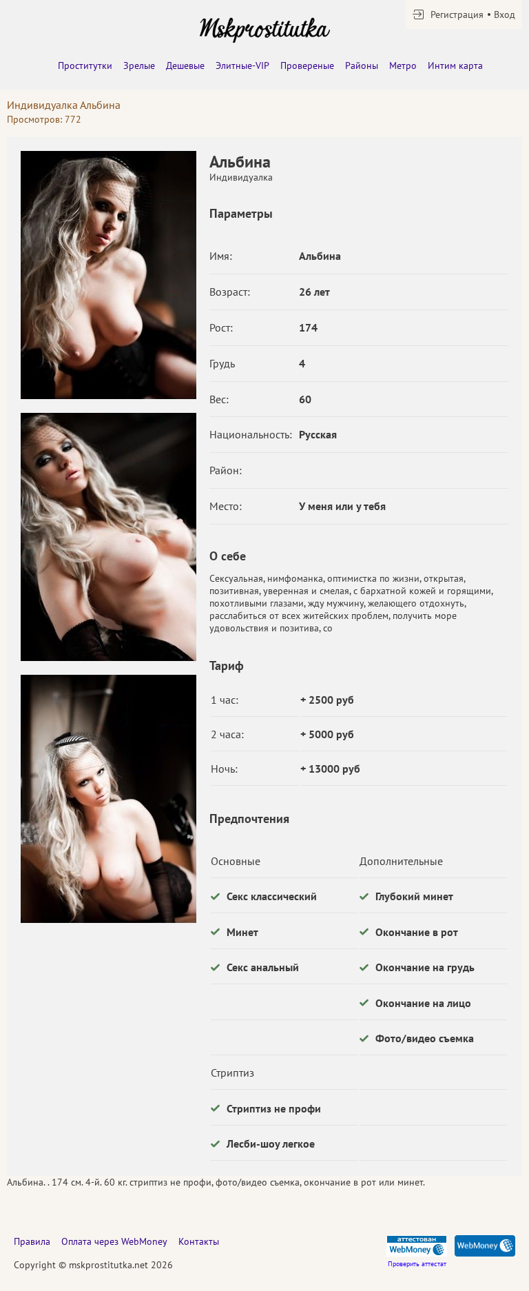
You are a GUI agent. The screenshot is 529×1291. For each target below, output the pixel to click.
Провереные (307, 65)
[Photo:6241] (108, 799)
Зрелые (139, 65)
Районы (361, 65)
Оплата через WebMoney (114, 1241)
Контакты (198, 1241)
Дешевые (185, 65)
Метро (403, 65)
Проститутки (85, 65)
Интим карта (455, 65)
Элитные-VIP (242, 65)
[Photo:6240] (108, 537)
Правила (32, 1241)
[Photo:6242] (108, 275)
